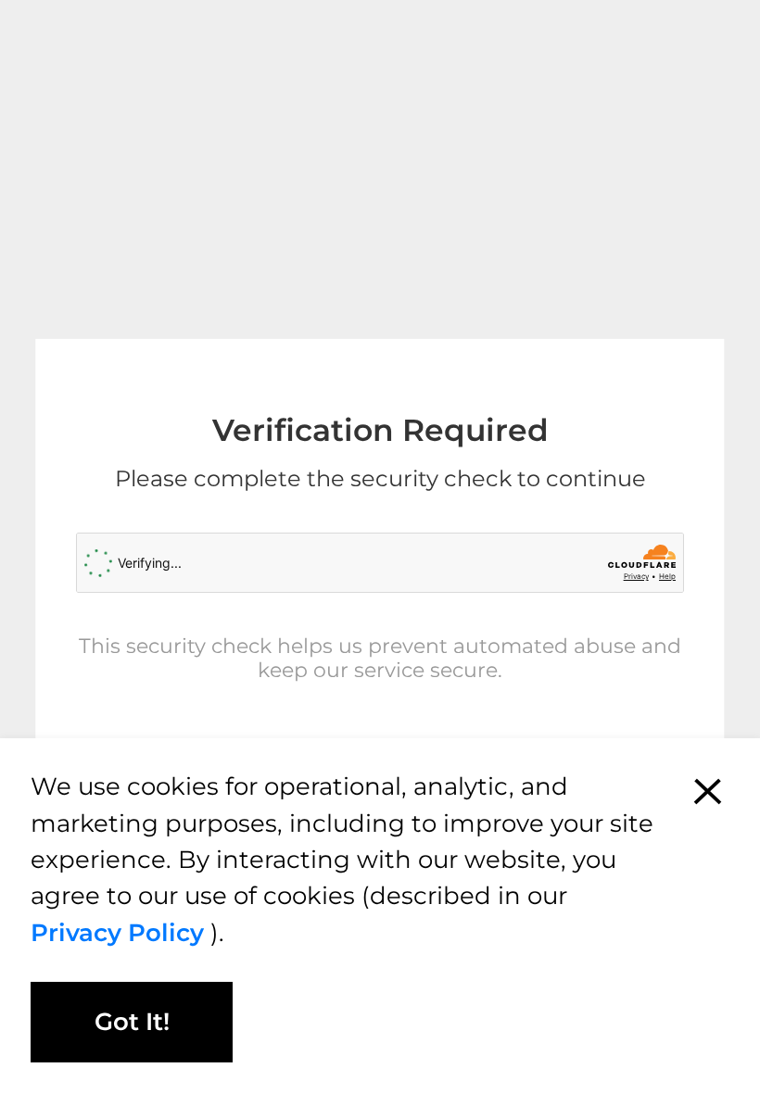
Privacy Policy (120, 933)
